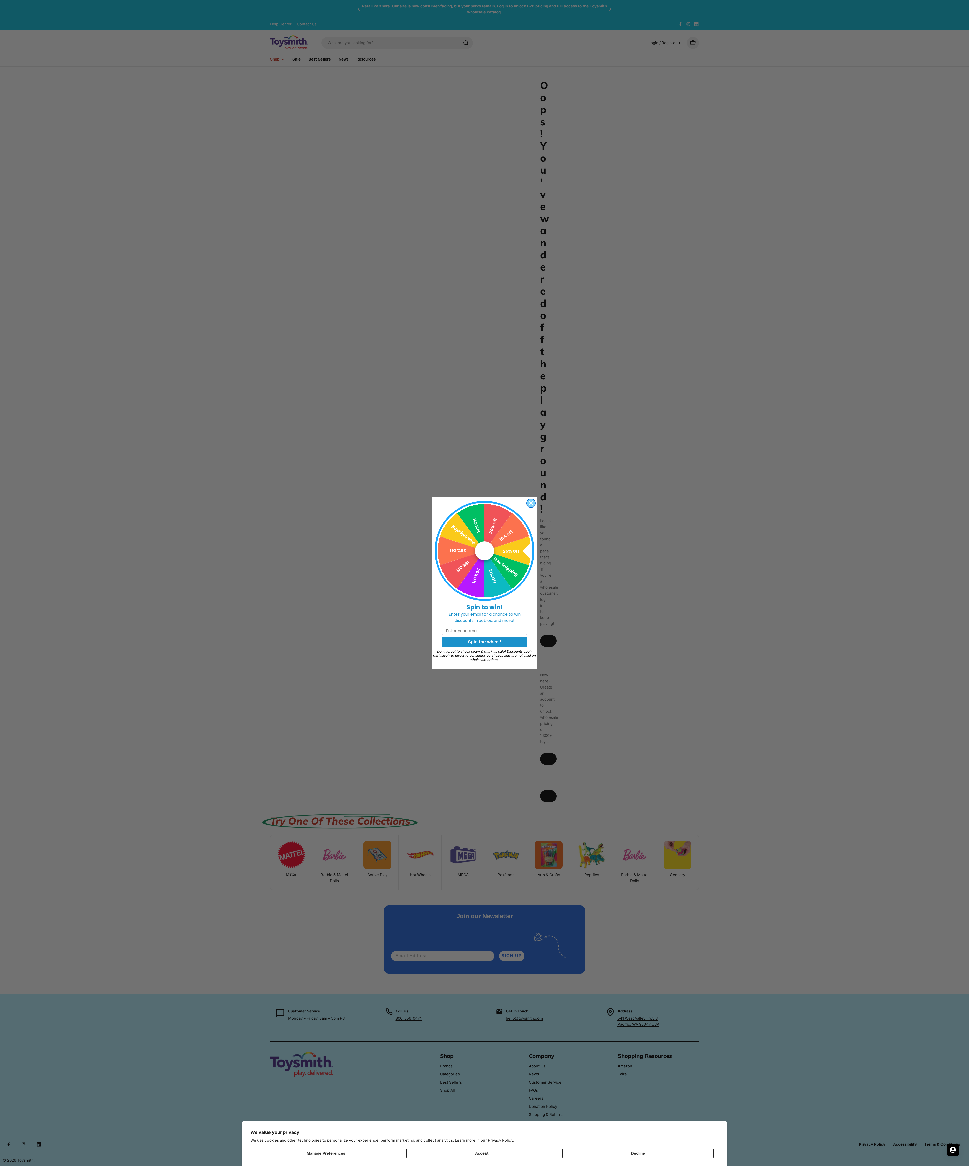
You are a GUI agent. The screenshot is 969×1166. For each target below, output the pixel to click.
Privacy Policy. (501, 1140)
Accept (482, 1153)
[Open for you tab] (953, 1150)
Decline (638, 1153)
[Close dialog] (531, 503)
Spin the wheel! (484, 641)
